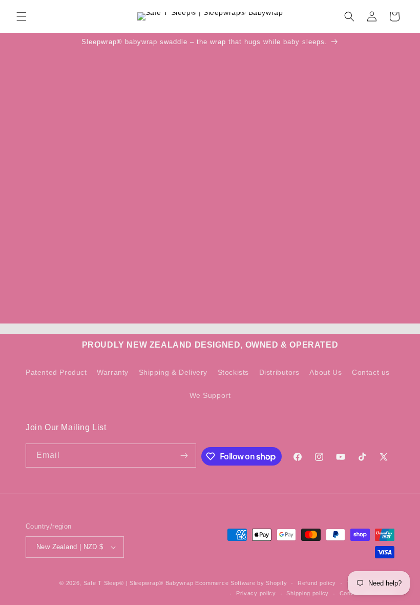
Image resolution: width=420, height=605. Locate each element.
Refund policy (317, 583)
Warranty (113, 372)
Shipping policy (307, 593)
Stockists (233, 372)
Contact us (371, 372)
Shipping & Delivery (173, 372)
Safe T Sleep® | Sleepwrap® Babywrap (138, 583)
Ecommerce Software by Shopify (241, 583)
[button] (21, 16)
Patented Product (56, 372)
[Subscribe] (184, 455)
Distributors (279, 372)
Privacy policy (256, 593)
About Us (325, 372)
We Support (210, 395)
